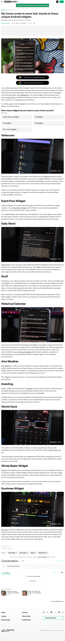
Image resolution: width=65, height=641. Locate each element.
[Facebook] (44, 612)
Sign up (61, 560)
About (3, 612)
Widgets (10, 548)
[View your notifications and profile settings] (62, 572)
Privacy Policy (5, 620)
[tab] (6, 572)
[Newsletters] (59, 612)
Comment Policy (42, 557)
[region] (32, 581)
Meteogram (24, 95)
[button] (32, 1)
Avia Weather (6, 366)
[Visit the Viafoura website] (60, 601)
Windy (3, 470)
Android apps (11, 10)
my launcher (10, 97)
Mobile (3, 10)
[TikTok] (63, 612)
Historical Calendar (24, 352)
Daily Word (5, 265)
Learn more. (47, 8)
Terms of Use (26, 616)
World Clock (53, 450)
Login (61, 1)
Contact (25, 612)
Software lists (5, 546)
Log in (56, 560)
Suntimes (4, 530)
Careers (3, 616)
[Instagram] (47, 612)
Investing (29, 388)
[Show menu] (1, 1)
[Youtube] (51, 612)
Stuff (6, 283)
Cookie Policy (26, 620)
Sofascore (47, 176)
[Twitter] (55, 612)
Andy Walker (6, 23)
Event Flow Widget (20, 208)
